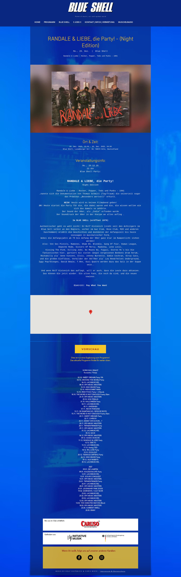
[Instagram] (101, 557)
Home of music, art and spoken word (90, 16)
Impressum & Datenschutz (112, 571)
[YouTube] (90, 557)
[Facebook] (79, 557)
